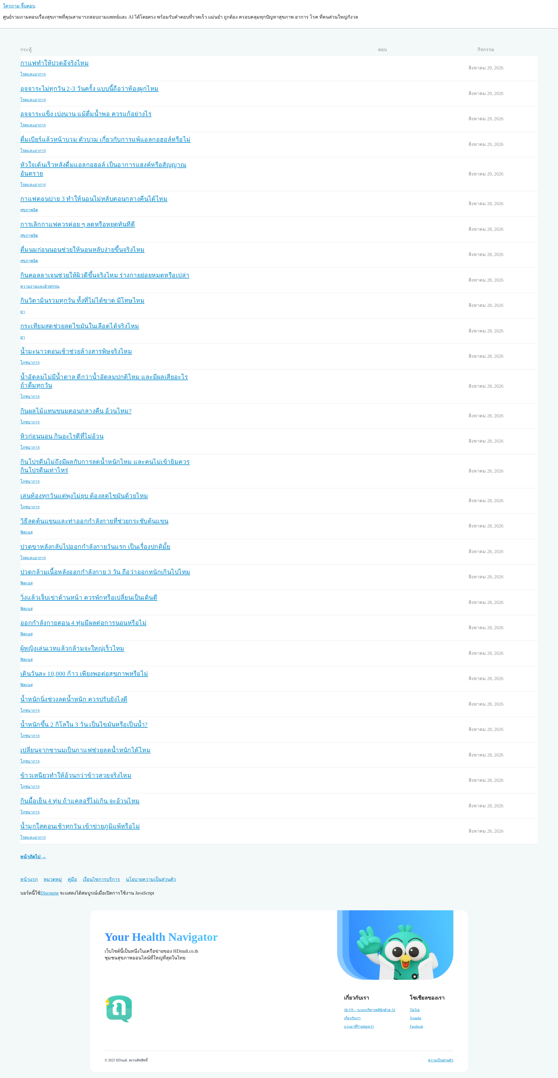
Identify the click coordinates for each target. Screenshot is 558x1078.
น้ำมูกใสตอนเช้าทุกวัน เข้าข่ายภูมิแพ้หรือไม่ (80, 826)
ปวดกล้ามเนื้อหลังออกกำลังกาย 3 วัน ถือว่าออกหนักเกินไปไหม (105, 572)
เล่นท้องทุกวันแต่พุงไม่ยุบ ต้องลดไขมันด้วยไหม (84, 495)
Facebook (416, 1027)
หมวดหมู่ (53, 879)
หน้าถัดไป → (33, 856)
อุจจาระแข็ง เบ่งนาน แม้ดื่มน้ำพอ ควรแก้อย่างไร (85, 113)
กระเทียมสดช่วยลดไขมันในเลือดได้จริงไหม (79, 326)
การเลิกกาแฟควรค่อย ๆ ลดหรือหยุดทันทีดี (77, 224)
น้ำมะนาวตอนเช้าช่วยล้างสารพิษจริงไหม (76, 351)
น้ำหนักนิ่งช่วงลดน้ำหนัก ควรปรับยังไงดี (73, 699)
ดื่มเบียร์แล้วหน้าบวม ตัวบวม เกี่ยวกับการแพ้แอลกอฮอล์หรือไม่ (105, 139)
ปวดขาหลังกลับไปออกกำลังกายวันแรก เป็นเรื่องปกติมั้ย (95, 546)
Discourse (49, 893)
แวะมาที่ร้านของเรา (359, 1027)
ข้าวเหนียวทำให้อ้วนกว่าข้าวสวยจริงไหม (75, 775)
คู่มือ (72, 879)
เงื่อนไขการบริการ (101, 879)
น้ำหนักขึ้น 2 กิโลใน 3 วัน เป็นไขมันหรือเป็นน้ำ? (84, 724)
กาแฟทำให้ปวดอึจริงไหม (54, 63)
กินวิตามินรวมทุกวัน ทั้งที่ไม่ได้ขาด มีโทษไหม (82, 300)
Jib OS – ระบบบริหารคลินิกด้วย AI (369, 1010)
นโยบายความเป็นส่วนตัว (151, 879)
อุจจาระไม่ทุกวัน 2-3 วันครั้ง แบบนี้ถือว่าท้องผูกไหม (89, 88)
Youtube (415, 1018)
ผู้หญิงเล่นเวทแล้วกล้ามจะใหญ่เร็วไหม (72, 648)
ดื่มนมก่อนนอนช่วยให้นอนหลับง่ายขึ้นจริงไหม (82, 249)
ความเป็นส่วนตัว (440, 1060)
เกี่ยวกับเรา (352, 1018)
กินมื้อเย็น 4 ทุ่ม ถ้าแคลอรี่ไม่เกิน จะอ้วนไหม (80, 801)
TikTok (415, 1010)
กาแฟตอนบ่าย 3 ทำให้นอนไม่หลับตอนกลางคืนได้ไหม (93, 198)
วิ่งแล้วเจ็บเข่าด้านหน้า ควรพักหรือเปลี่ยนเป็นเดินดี (88, 597)
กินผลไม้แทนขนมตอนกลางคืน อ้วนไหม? (75, 410)
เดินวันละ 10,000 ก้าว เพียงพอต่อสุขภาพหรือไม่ (84, 673)
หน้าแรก (29, 879)
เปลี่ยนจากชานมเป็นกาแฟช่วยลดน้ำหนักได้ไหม (85, 750)
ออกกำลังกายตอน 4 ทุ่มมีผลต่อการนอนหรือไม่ (83, 622)
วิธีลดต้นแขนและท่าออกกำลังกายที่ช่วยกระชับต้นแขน (94, 521)
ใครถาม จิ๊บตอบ (19, 5)
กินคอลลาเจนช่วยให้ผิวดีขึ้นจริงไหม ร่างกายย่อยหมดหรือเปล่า (104, 275)
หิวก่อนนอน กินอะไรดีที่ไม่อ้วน (61, 436)
